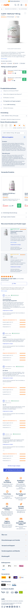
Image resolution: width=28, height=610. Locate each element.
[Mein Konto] (21, 5)
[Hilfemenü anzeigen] (18, 5)
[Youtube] (7, 607)
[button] (14, 32)
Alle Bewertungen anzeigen (14, 465)
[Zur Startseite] (2, 9)
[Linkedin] (12, 607)
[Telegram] (10, 607)
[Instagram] (2, 607)
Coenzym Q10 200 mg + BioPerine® (9, 194)
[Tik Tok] (5, 607)
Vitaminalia (3, 15)
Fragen (18, 16)
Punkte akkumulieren (15, 1)
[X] (20, 607)
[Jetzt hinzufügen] (24, 72)
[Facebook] (15, 607)
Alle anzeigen (23, 63)
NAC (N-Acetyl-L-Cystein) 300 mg (14, 77)
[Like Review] (25, 248)
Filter (15, 283)
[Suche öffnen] (15, 5)
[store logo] (6, 5)
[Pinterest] (17, 607)
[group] (7, 17)
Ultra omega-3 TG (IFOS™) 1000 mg (15, 70)
